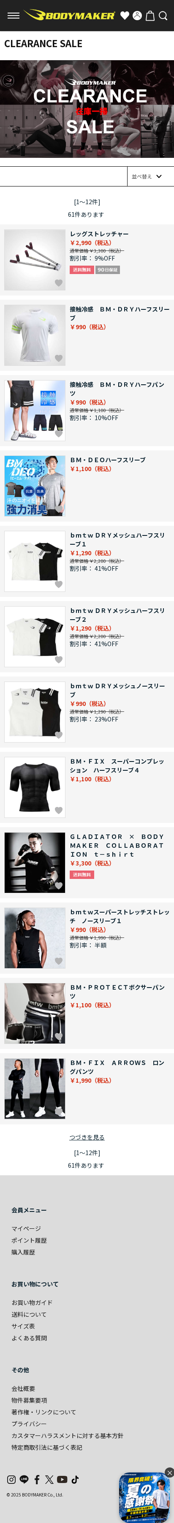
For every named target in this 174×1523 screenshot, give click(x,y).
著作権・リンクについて (43, 1412)
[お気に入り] (124, 15)
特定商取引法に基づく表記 (46, 1447)
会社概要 (23, 1388)
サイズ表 (23, 1326)
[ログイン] (137, 15)
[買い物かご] (150, 15)
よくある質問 (29, 1338)
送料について (29, 1314)
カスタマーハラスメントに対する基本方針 (67, 1435)
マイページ (26, 1228)
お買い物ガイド (32, 1302)
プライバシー (29, 1423)
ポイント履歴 (29, 1240)
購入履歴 (23, 1252)
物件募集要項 (29, 1400)
